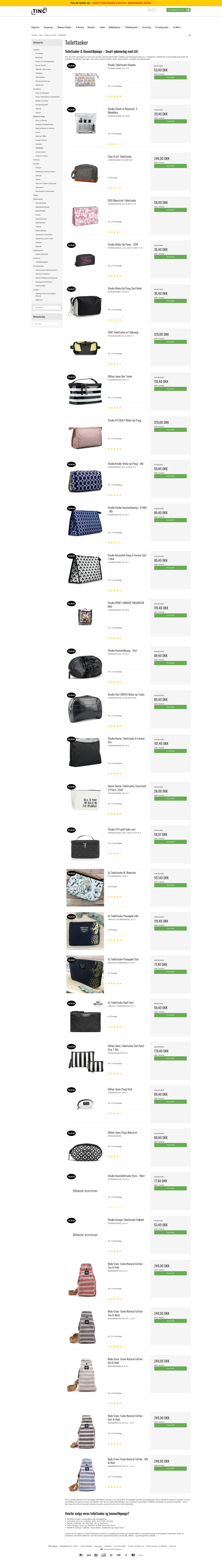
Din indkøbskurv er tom (176, 10)
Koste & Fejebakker (42, 93)
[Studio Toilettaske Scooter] (85, 80)
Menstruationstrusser (43, 81)
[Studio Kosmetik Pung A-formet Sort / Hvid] (85, 570)
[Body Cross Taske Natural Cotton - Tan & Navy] (85, 1326)
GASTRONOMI (41, 203)
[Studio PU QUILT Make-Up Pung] (85, 435)
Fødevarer (39, 300)
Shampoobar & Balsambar (45, 191)
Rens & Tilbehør (41, 120)
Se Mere (36, 290)
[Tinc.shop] (39, 11)
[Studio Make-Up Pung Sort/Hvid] (85, 303)
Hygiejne (36, 50)
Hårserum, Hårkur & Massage (46, 183)
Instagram (117, 1549)
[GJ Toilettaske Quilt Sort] (85, 1017)
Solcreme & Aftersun (43, 274)
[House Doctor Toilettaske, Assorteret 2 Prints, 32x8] (85, 801)
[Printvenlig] (190, 35)
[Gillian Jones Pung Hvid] (85, 1104)
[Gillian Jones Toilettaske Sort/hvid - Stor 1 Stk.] (85, 1061)
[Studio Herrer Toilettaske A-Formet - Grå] (85, 753)
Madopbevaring (41, 219)
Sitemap (172, 1546)
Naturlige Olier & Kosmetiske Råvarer (46, 295)
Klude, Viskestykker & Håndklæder (48, 97)
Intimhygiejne (40, 77)
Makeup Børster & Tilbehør (45, 128)
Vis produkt (170, 77)
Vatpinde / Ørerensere (43, 69)
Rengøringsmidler (42, 105)
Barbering (39, 57)
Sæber (35, 195)
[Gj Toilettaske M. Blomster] (85, 888)
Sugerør (38, 246)
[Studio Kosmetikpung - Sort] (85, 665)
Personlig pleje (38, 266)
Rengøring (37, 89)
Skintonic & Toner (42, 156)
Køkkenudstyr (38, 199)
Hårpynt (38, 168)
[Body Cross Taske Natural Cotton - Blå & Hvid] (85, 1474)
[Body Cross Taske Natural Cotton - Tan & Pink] (85, 1279)
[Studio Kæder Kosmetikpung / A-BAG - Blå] (85, 523)
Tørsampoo (40, 187)
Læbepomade (40, 286)
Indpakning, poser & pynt (44, 239)
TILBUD (38, 227)
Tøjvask (38, 109)
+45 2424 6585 (119, 1546)
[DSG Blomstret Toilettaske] (85, 215)
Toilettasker (40, 148)
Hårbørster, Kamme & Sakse (45, 172)
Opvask (38, 113)
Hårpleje (36, 164)
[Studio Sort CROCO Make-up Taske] (85, 709)
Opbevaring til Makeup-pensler (46, 270)
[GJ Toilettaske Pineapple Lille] (85, 931)
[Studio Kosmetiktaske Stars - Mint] (85, 1191)
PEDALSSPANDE (42, 254)
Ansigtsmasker (41, 152)
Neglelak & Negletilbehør (44, 124)
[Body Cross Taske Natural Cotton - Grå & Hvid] (85, 1374)
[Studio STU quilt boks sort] (85, 844)
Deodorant (39, 53)
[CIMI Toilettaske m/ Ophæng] (85, 347)
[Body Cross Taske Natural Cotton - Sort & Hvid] (85, 1431)
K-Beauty (36, 160)
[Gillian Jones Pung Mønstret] (85, 1147)
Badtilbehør (40, 85)
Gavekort (39, 242)
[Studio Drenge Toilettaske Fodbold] (85, 1235)
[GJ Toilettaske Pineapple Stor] (85, 974)
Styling (38, 179)
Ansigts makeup (41, 140)
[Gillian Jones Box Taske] (85, 391)
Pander (38, 215)
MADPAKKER (40, 223)
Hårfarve (39, 176)
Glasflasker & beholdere (44, 235)
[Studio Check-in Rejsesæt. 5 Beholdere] (85, 124)
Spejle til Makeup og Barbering (46, 278)
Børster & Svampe (42, 101)
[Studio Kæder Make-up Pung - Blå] (85, 479)
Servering (36, 258)
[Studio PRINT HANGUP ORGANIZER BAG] (85, 618)
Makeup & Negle (39, 116)
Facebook (106, 1549)
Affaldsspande (38, 250)
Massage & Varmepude (44, 282)
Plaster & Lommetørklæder (45, 61)
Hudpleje (39, 144)
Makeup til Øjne (41, 136)
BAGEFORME (40, 211)
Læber (38, 132)
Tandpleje (39, 73)
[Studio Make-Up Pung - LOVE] (85, 259)
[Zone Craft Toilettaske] (85, 171)
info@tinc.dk (139, 1546)
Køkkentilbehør (41, 231)
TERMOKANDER (42, 262)
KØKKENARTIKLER (43, 207)
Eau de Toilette (41, 65)
